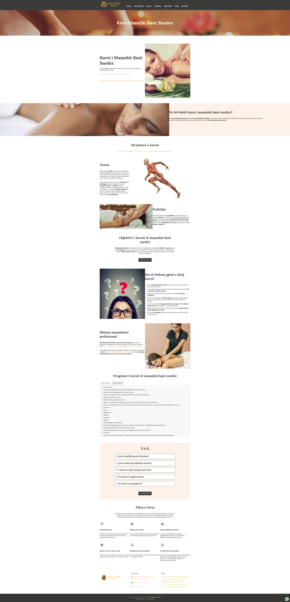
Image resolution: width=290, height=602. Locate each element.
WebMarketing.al (155, 597)
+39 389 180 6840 (138, 586)
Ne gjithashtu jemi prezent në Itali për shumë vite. (115, 74)
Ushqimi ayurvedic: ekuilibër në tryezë (175, 579)
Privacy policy (149, 599)
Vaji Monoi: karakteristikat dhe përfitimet (176, 584)
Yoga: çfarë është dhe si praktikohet (174, 587)
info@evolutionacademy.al (141, 582)
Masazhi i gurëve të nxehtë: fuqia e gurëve (176, 576)
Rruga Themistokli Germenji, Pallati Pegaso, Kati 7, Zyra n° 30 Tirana (143, 577)
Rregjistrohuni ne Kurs (145, 260)
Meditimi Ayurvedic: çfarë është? (173, 582)
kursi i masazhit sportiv (134, 346)
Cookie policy (140, 599)
